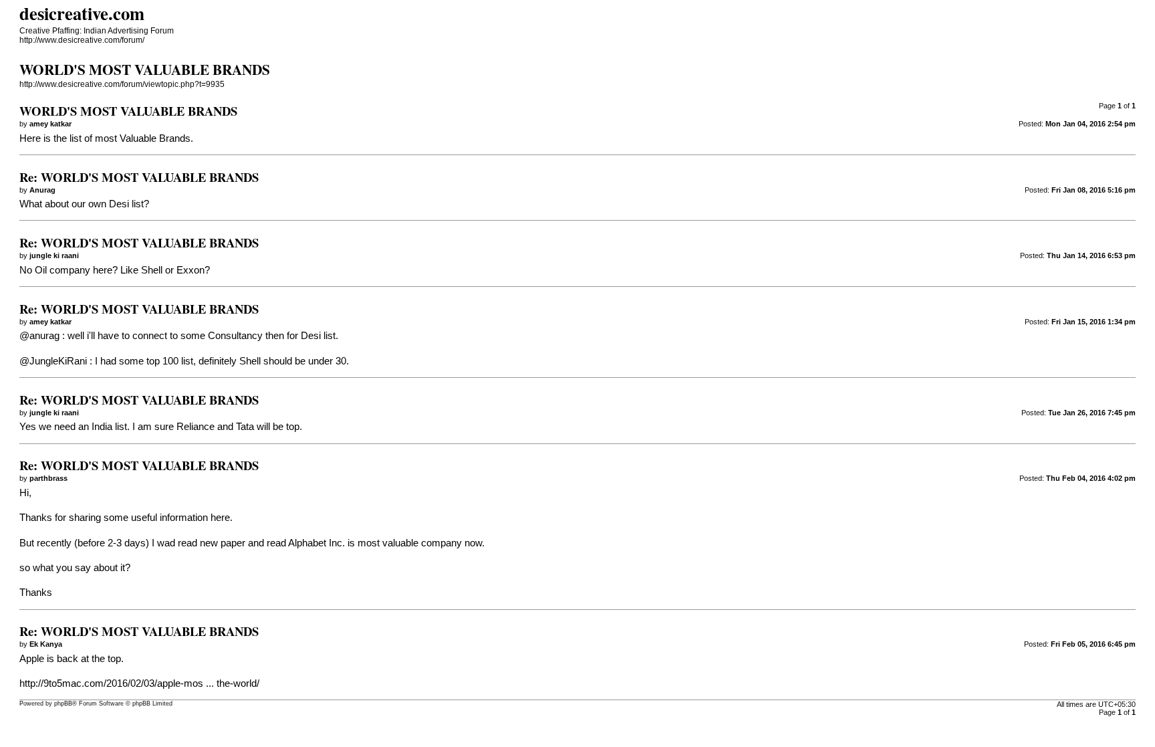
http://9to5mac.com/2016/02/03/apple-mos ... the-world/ (139, 683)
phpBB (63, 703)
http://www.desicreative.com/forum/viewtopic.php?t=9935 (122, 84)
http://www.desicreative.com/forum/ (81, 40)
